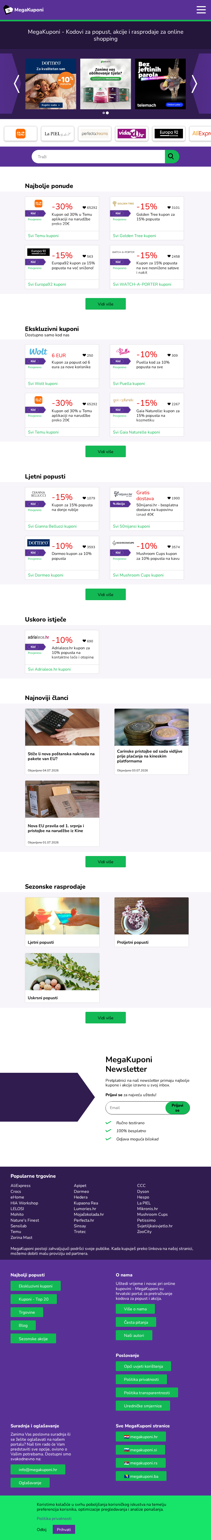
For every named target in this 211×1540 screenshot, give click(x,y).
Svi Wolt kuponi (43, 383)
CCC (141, 1185)
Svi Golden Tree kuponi (134, 235)
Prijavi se (177, 1107)
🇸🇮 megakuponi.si (140, 1449)
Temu (16, 1231)
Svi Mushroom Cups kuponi (138, 575)
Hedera (80, 1197)
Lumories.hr (85, 1208)
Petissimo (146, 1220)
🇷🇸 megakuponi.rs (140, 1462)
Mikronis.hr (147, 1208)
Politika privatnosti (141, 1379)
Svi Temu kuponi (43, 235)
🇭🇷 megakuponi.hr (141, 1436)
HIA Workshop (24, 1202)
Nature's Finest (25, 1220)
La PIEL (144, 1202)
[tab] (103, 113)
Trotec (80, 1231)
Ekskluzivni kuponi (35, 1286)
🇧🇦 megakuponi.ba (141, 1476)
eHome (17, 1197)
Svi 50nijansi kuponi (131, 526)
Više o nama (135, 1308)
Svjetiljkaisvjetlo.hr (155, 1225)
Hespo (143, 1197)
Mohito (17, 1214)
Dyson (143, 1191)
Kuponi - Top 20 (34, 1299)
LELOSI (17, 1208)
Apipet (80, 1185)
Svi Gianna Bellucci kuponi (52, 526)
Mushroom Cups (152, 1214)
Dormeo (81, 1191)
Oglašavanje (30, 1482)
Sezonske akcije (33, 1338)
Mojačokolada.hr (89, 1214)
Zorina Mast (21, 1237)
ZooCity (144, 1231)
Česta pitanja (136, 1322)
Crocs (16, 1191)
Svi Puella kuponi (129, 383)
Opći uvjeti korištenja (143, 1366)
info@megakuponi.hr (38, 1469)
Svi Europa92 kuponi (47, 284)
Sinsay (80, 1225)
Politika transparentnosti (147, 1392)
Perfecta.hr (84, 1220)
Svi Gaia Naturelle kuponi (136, 432)
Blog (23, 1325)
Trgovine (27, 1312)
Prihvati (64, 1529)
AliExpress (21, 1185)
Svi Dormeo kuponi (45, 575)
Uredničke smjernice (143, 1405)
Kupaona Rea (86, 1202)
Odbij (42, 1529)
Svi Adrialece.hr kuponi (49, 669)
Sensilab (19, 1225)
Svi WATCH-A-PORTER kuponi (142, 284)
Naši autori (134, 1335)
